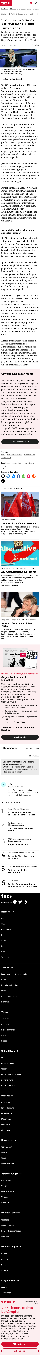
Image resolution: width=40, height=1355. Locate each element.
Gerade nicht (28, 1302)
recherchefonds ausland (11, 1074)
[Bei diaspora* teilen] (28, 476)
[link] (14, 9)
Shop (3, 1265)
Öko (3, 924)
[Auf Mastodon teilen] (8, 476)
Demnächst (6, 1180)
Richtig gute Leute (9, 996)
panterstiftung (7, 1080)
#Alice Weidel (6, 458)
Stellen (4, 1035)
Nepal (3, 980)
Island (3, 991)
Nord (3, 952)
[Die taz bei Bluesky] (20, 903)
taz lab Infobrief (7, 1163)
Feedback (5, 1287)
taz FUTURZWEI (7, 1225)
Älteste (36, 749)
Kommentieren (17, 463)
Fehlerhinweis (29, 463)
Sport (3, 941)
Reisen (4, 1254)
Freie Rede (5, 1124)
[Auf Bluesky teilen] (13, 476)
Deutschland (22, 14)
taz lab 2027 (6, 1203)
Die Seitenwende (8, 1030)
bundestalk (6, 1102)
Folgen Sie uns (6, 902)
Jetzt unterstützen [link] (20, 441)
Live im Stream (7, 1191)
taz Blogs (5, 1220)
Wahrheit (5, 957)
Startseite (4, 14)
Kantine (4, 1259)
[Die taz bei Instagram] (25, 903)
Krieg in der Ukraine (9, 985)
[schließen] (36, 1302)
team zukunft (6, 1147)
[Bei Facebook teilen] (18, 476)
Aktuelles (5, 1019)
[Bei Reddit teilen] (34, 476)
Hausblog (5, 1024)
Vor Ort (4, 1186)
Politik (13, 14)
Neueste (29, 749)
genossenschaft (8, 1063)
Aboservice (6, 1293)
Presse (4, 1041)
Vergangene (6, 1197)
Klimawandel (6, 1002)
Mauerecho (6, 1119)
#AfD (3, 455)
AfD (31, 14)
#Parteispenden (29, 455)
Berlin (3, 946)
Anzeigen (5, 1270)
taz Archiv (5, 1236)
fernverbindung (7, 1108)
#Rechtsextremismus (14, 455)
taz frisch (5, 1152)
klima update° (7, 1113)
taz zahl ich (5, 1069)
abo (3, 1058)
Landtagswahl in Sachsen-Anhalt (15, 974)
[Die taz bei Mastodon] (15, 903)
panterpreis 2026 (8, 1085)
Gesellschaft (6, 930)
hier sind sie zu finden (13, 772)
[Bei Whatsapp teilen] (23, 476)
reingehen (5, 1130)
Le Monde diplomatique (11, 1231)
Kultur (3, 935)
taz (6, 896)
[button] (37, 3)
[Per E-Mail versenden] (3, 476)
